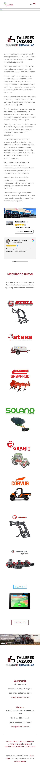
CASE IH (16, 741)
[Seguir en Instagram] (20, 674)
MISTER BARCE (20, 761)
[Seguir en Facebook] (15, 674)
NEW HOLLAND (26, 741)
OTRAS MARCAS (15, 744)
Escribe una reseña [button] (24, 232)
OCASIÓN (27, 744)
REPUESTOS (10, 747)
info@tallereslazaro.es (20, 697)
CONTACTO (20, 622)
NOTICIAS (20, 747)
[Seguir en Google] (24, 674)
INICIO (8, 741)
